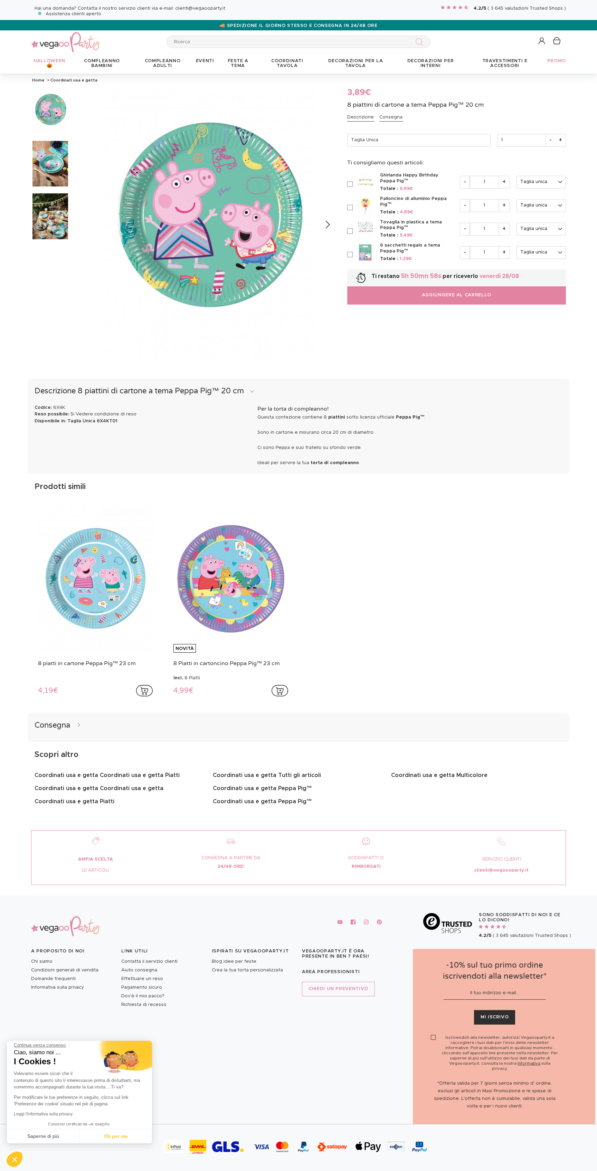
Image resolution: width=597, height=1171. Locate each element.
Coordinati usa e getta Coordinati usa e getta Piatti (107, 775)
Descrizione (360, 117)
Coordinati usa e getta (73, 80)
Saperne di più (43, 1136)
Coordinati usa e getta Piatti (74, 801)
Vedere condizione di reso (106, 414)
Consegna (390, 117)
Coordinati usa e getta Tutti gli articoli (267, 775)
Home (38, 80)
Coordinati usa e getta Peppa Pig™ (262, 788)
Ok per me (116, 1136)
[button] (14, 1159)
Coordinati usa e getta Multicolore (439, 775)
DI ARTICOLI (95, 870)
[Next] (327, 224)
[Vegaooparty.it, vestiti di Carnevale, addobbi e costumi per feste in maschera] (65, 38)
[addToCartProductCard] (144, 690)
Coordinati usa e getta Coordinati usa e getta (99, 788)
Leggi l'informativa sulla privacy (43, 1114)
